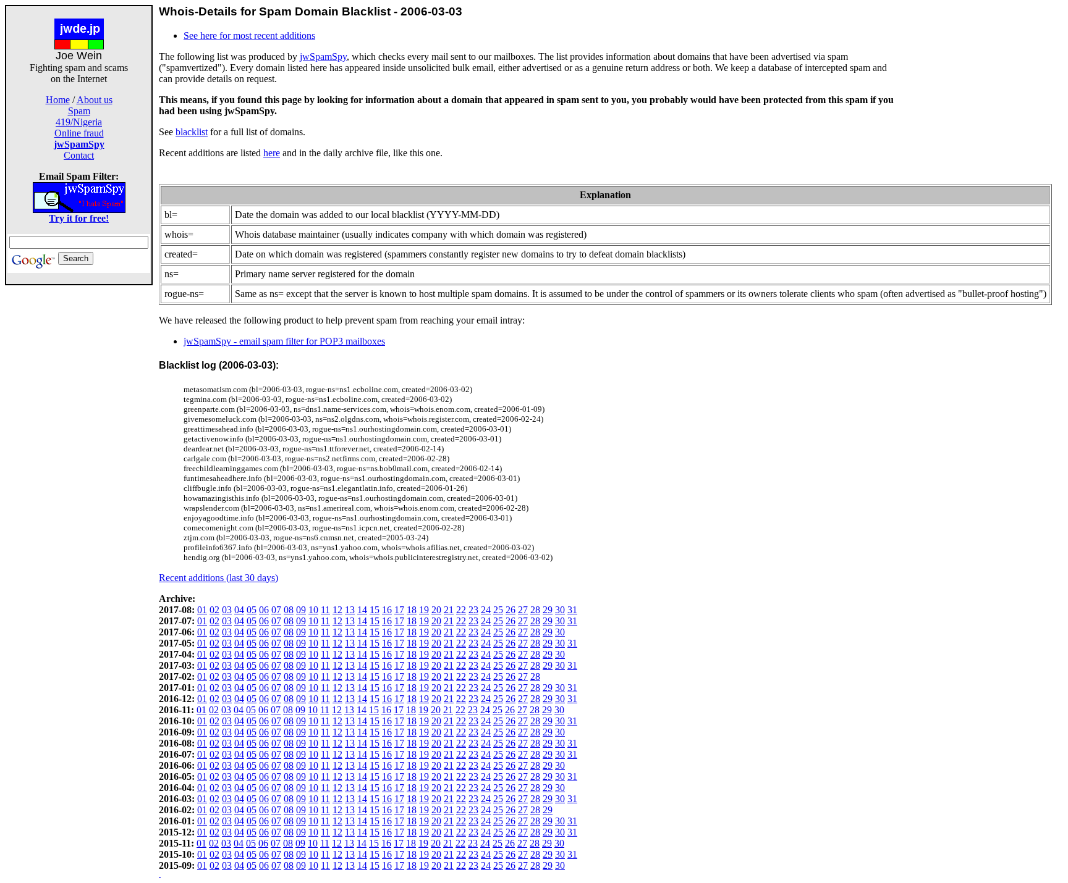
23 (473, 610)
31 (572, 610)
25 (498, 610)
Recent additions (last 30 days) (218, 577)
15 (374, 610)
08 (289, 610)
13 (350, 610)
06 (264, 610)
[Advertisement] (79, 470)
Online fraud (79, 133)
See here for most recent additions (249, 35)
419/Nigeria (79, 122)
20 (436, 610)
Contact (79, 155)
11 (325, 610)
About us (94, 99)
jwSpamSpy (323, 56)
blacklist (192, 132)
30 (560, 610)
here (271, 153)
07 (276, 610)
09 (301, 610)
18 (412, 610)
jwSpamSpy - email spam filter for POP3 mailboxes (284, 341)
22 (461, 610)
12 (337, 610)
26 (510, 610)
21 (449, 610)
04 (239, 610)
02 (214, 610)
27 (523, 610)
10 (313, 610)
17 (399, 610)
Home (58, 99)
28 (535, 610)
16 (387, 610)
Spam (79, 111)
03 (227, 610)
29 (548, 610)
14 (362, 610)
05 (251, 610)
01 (202, 610)
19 (424, 610)
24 (486, 610)
